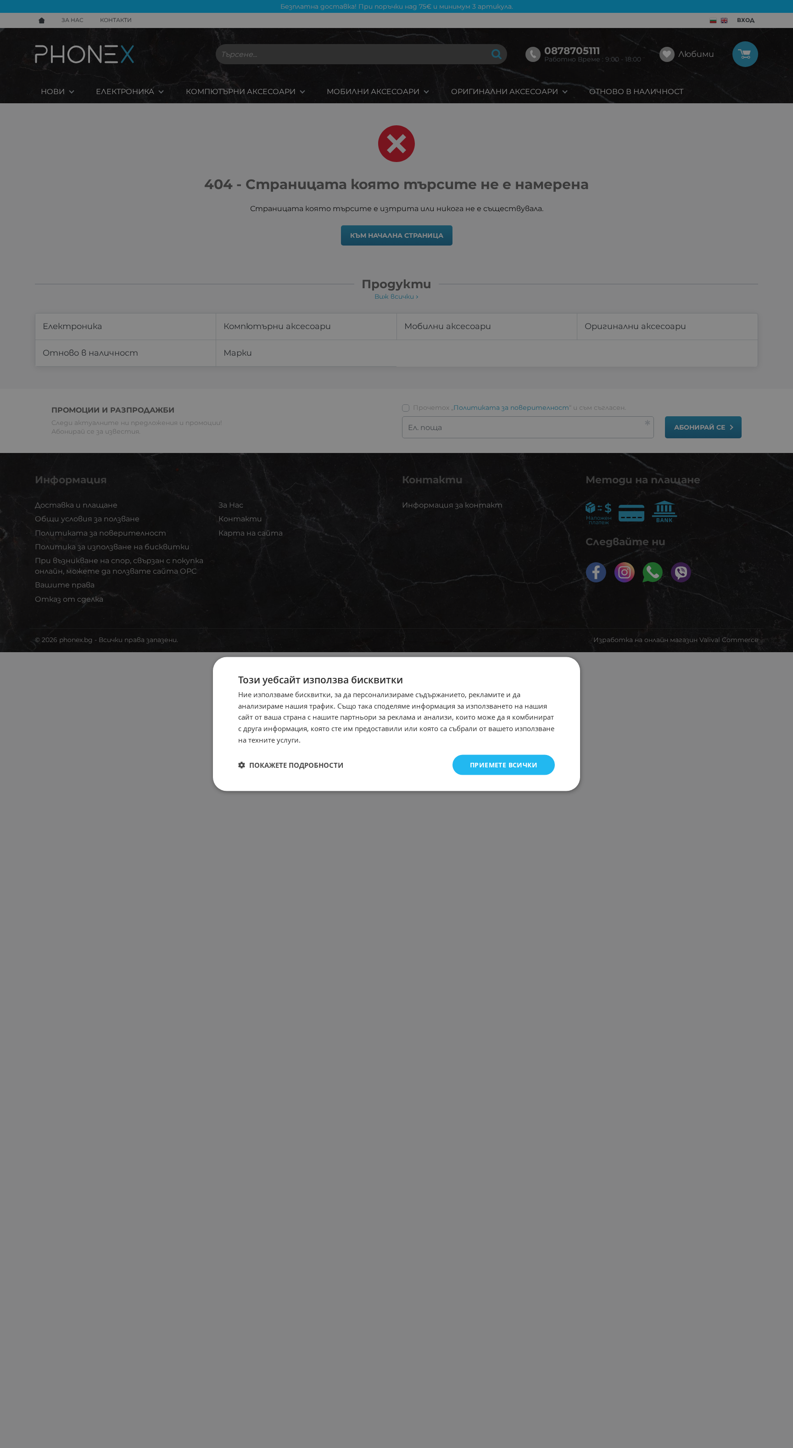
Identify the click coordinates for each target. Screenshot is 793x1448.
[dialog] (396, 724)
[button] (290, 765)
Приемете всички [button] (503, 764)
